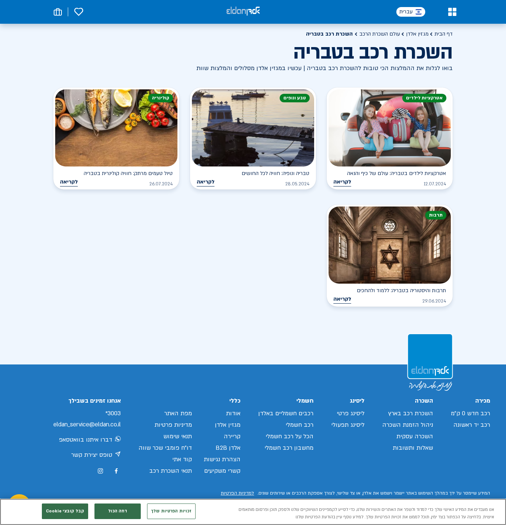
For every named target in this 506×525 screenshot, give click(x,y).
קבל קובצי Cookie (65, 511)
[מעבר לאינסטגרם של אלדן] (100, 471)
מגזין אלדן (417, 33)
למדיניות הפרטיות (237, 493)
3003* (113, 413)
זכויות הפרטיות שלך (171, 511)
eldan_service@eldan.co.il (87, 424)
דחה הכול (117, 511)
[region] (253, 512)
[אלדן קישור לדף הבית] (243, 11)
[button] (452, 12)
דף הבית (444, 33)
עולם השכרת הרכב (379, 33)
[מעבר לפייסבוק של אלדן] (116, 471)
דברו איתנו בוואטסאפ (85, 440)
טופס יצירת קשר (91, 455)
